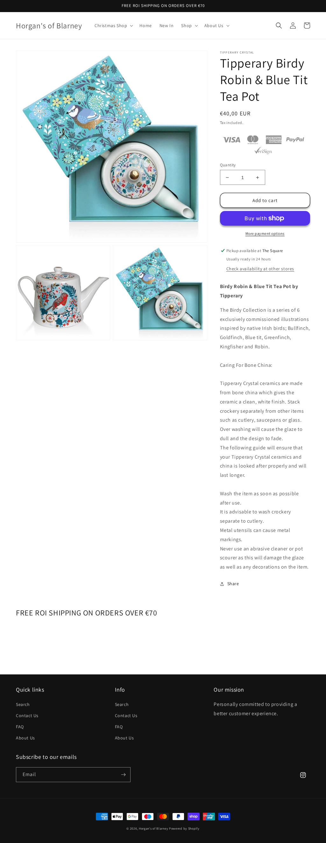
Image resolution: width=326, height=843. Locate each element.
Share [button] (233, 583)
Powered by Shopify (184, 828)
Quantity (228, 165)
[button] (113, 25)
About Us (25, 738)
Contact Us (27, 715)
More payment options (265, 233)
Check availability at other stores (260, 269)
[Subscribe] (123, 774)
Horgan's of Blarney (153, 828)
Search (23, 704)
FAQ (20, 727)
